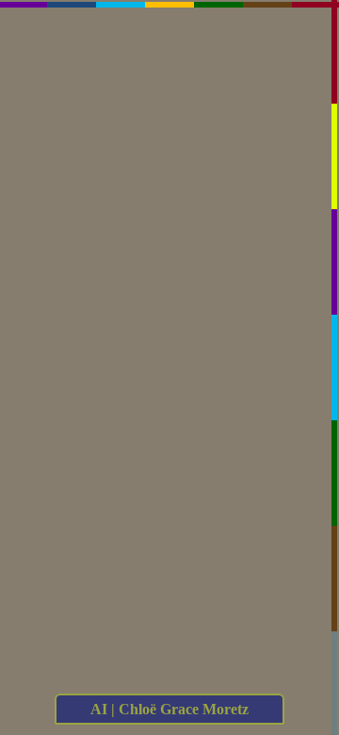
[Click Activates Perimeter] (169, 13)
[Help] (97, 315)
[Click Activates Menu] (173, 297)
